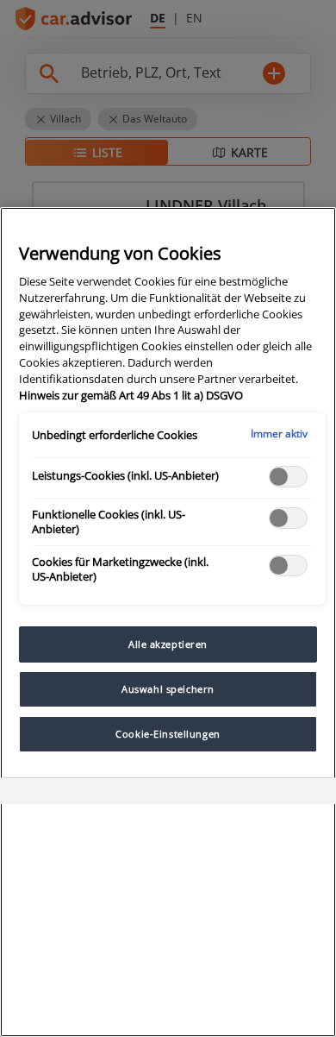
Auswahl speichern (168, 688)
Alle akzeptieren (168, 644)
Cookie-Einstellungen (167, 733)
